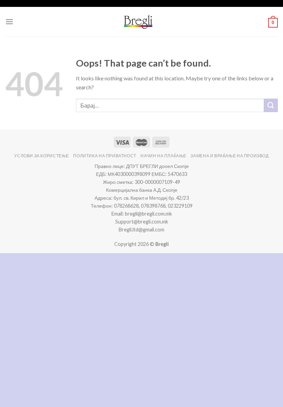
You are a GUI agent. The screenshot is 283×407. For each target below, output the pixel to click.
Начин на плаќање (163, 155)
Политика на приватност (104, 155)
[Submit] (271, 105)
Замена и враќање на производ (230, 155)
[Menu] (9, 21)
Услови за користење (41, 155)
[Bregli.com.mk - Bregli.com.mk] (138, 21)
